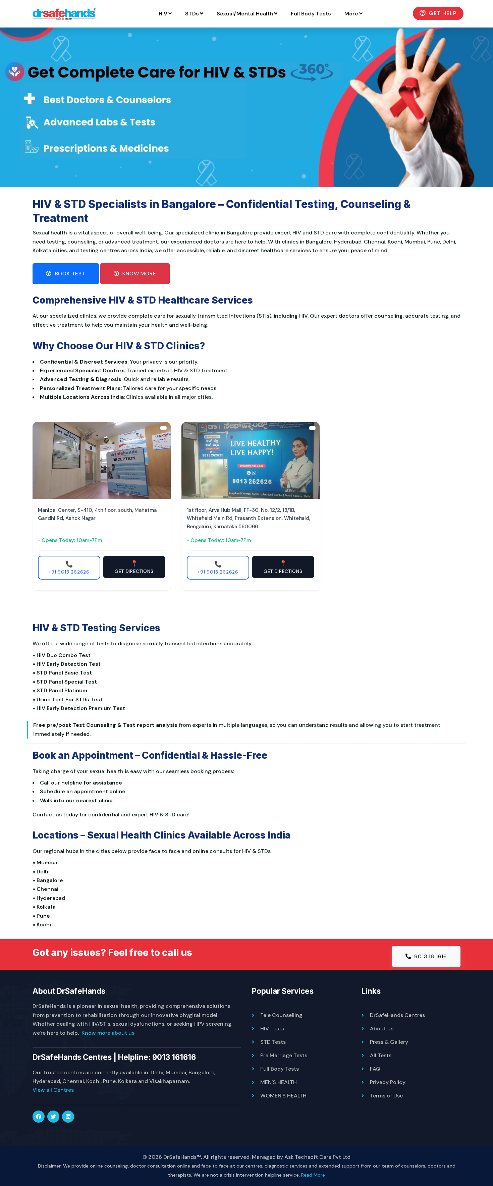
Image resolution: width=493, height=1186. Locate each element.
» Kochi (43, 924)
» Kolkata (45, 906)
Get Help (441, 13)
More (351, 13)
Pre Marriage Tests (283, 1055)
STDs (192, 13)
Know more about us (107, 1032)
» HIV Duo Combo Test (63, 655)
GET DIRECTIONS (134, 566)
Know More (138, 273)
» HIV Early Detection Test (68, 663)
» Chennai (47, 889)
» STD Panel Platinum (61, 690)
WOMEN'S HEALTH (283, 1095)
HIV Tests (272, 1028)
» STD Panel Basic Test (64, 672)
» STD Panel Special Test (66, 681)
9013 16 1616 (430, 956)
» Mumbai (46, 862)
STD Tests (273, 1041)
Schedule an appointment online (82, 791)
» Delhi (42, 871)
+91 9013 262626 (69, 567)
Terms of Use (386, 1095)
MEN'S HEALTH (278, 1082)
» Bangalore (49, 880)
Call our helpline (61, 782)
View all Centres (53, 1089)
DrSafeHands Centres (397, 1015)
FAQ (375, 1068)
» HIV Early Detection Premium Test (80, 708)
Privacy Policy (387, 1082)
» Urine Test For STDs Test (69, 699)
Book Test (69, 273)
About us (381, 1028)
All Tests (380, 1055)
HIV (163, 13)
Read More (313, 1175)
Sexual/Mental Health (245, 13)
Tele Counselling (281, 1015)
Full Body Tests (311, 13)
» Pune (43, 915)
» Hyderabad (50, 898)
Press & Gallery (389, 1041)
